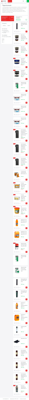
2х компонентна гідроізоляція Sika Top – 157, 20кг (24, 209)
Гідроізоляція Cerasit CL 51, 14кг (23, 95)
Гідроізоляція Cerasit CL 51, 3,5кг (23, 107)
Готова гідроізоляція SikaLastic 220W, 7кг (23, 185)
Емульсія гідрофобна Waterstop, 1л (23, 387)
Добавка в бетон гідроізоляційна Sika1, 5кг (24, 316)
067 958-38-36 (18, 20)
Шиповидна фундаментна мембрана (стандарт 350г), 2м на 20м (24, 147)
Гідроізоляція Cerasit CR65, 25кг (23, 256)
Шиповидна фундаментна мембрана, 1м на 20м (24, 364)
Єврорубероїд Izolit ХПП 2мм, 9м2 (24, 292)
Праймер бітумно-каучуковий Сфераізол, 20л (24, 72)
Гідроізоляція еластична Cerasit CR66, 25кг (23, 269)
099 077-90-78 (18, 19)
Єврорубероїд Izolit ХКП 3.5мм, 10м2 (24, 24)
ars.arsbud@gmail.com (6, 398)
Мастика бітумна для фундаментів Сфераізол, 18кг (24, 36)
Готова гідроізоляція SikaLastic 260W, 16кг (23, 196)
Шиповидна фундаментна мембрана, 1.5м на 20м (24, 352)
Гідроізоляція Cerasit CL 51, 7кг (23, 119)
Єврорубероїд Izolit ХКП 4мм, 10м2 (24, 280)
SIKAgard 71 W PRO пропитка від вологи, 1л (24, 221)
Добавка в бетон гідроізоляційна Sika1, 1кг (24, 304)
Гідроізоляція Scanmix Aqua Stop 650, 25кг (24, 245)
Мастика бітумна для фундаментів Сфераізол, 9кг (24, 48)
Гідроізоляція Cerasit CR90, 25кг (23, 83)
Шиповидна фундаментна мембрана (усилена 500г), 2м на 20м (24, 161)
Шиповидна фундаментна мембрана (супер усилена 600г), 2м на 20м (24, 133)
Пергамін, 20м (24, 338)
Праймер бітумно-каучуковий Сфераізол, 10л (24, 60)
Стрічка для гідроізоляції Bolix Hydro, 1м (24, 172)
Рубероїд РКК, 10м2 (24, 327)
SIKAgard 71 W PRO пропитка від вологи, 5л (24, 233)
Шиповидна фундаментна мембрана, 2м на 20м (24, 376)
